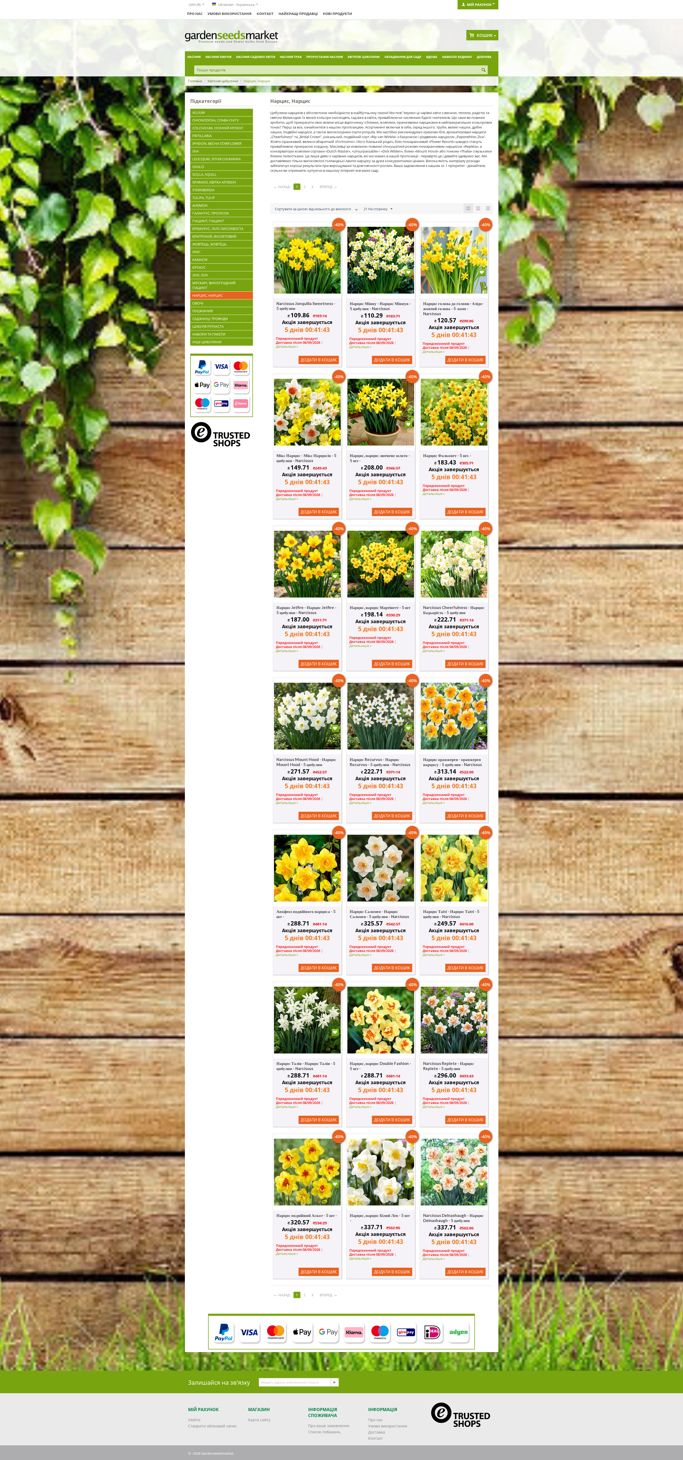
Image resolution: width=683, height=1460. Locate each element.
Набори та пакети (208, 334)
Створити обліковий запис (212, 1425)
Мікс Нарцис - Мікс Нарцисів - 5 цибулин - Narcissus (306, 458)
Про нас (194, 13)
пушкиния (202, 311)
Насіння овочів (218, 57)
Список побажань (324, 1431)
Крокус (199, 267)
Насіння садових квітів (255, 57)
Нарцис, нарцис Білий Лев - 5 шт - (380, 1218)
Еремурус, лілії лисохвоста (217, 228)
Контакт (265, 13)
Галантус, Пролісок (210, 213)
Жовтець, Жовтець (209, 244)
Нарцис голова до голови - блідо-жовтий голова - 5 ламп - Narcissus (453, 308)
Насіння (194, 57)
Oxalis (198, 166)
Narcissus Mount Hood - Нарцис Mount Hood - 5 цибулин (306, 762)
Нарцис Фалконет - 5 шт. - (447, 455)
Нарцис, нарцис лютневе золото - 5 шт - (380, 458)
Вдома (431, 57)
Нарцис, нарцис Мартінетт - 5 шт (380, 607)
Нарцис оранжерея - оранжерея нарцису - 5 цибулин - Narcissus (452, 762)
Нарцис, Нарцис (207, 295)
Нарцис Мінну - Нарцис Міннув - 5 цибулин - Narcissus (380, 306)
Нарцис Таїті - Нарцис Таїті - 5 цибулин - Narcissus (451, 914)
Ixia (195, 151)
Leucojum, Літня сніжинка (216, 159)
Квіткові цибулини (364, 57)
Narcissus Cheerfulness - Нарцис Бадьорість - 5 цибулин (454, 610)
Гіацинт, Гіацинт (208, 220)
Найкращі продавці (298, 13)
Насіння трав (290, 57)
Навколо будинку (457, 57)
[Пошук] (483, 70)
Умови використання (230, 13)
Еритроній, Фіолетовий (214, 236)
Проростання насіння (324, 57)
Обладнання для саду (402, 57)
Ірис (196, 251)
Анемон (200, 205)
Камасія (199, 259)
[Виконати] (334, 1382)
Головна (195, 81)
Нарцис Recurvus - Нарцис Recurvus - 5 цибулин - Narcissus (380, 762)
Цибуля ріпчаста (208, 326)
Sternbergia (203, 190)
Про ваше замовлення (328, 1425)
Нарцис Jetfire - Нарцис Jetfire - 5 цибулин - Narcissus (306, 610)
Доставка (376, 1432)
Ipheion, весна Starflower (216, 143)
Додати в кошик (319, 359)
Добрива (484, 57)
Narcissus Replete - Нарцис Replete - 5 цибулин (448, 1066)
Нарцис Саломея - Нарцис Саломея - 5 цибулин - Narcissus (379, 914)
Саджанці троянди (210, 318)
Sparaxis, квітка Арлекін (214, 182)
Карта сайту (259, 1419)
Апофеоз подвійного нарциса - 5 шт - (306, 914)
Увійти (194, 1419)
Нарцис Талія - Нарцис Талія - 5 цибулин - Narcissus (305, 1066)
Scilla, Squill (204, 174)
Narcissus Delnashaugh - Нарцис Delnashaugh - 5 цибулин (453, 1218)
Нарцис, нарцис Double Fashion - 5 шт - (380, 1066)
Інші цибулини (206, 341)
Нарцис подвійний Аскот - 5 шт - (306, 1215)
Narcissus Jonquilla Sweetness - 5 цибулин (305, 306)
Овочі (197, 303)
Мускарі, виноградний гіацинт (214, 285)
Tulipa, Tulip (203, 197)
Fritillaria (202, 135)
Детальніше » (287, 346)
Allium (198, 112)
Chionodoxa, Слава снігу (215, 120)
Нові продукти (337, 13)
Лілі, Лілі (200, 275)
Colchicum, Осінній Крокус (217, 128)
